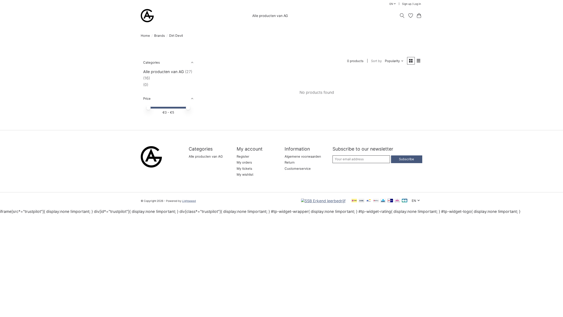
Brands (159, 36)
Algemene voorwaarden (303, 156)
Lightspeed (189, 201)
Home (145, 36)
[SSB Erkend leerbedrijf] (323, 201)
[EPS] (397, 201)
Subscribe (406, 159)
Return (290, 162)
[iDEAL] (354, 201)
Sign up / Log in (411, 4)
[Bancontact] (368, 201)
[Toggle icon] (402, 16)
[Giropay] (390, 201)
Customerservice (298, 169)
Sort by (376, 61)
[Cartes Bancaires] (404, 201)
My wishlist (245, 175)
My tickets (244, 169)
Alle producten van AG (270, 16)
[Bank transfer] (361, 201)
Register (243, 156)
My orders (244, 162)
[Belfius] (376, 201)
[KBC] (383, 201)
